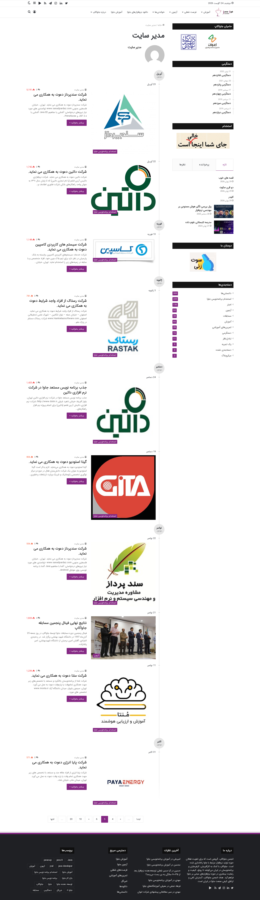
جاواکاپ (39, 884)
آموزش (206, 12)
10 (80, 819)
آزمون (174, 12)
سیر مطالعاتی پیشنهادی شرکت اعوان (154, 892)
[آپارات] (39, 3)
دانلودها (123, 886)
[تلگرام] (50, 3)
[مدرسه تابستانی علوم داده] (223, 227)
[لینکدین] (61, 3)
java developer (65, 866)
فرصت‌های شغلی (118, 870)
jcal (51, 866)
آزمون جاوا (122, 864)
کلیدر (231, 197)
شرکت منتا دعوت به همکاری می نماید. (59, 675)
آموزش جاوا (116, 12)
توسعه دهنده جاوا (64, 884)
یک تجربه (226, 344)
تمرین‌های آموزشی (221, 327)
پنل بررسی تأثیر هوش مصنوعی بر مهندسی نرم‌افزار (194, 208)
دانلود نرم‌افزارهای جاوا (137, 12)
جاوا (50, 884)
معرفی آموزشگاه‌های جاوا (154, 886)
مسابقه (36, 890)
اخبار (229, 305)
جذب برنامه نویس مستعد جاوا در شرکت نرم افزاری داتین (57, 390)
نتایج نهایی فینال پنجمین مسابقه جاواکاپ (63, 625)
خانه (160, 25)
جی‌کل (124, 881)
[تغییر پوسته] (29, 3)
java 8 (60, 860)
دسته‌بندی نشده (223, 350)
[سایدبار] (34, 3)
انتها (52, 819)
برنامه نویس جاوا (49, 878)
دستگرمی (226, 333)
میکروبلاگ (226, 356)
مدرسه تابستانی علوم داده (198, 222)
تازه (225, 164)
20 (71, 819)
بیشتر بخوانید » (76, 123)
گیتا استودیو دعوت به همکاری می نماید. (58, 462)
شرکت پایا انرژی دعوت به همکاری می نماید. (59, 765)
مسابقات (227, 316)
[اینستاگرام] (55, 3)
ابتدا (138, 819)
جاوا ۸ (69, 890)
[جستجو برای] (29, 12)
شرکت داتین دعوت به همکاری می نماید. (57, 172)
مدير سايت (134, 47)
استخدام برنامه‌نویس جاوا (219, 299)
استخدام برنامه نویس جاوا (45, 872)
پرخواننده (204, 164)
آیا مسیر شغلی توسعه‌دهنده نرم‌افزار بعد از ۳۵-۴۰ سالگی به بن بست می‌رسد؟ (157, 872)
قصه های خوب (226, 178)
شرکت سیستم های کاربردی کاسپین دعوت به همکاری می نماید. (61, 247)
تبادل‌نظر (227, 339)
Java (70, 860)
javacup (48, 860)
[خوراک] (45, 3)
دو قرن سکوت (226, 187)
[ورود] (34, 12)
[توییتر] (66, 3)
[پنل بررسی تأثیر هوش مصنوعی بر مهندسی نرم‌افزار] (223, 211)
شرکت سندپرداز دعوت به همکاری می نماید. (60, 97)
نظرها (182, 164)
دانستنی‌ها (226, 293)
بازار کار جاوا (67, 878)
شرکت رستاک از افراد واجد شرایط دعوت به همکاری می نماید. (58, 303)
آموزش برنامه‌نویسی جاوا (158, 859)
